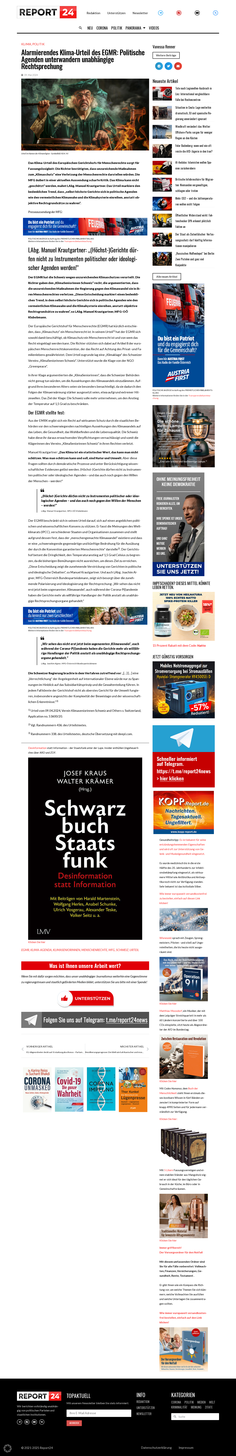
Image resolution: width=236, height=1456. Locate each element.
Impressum (186, 1447)
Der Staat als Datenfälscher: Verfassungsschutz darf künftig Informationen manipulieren (195, 240)
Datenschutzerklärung (156, 1447)
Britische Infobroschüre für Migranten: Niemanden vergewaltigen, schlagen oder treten (194, 185)
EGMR (25, 950)
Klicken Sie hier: (168, 1119)
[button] (80, 28)
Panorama (133, 28)
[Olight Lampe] (184, 466)
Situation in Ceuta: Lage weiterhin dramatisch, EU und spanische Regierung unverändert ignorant (193, 113)
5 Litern (168, 1170)
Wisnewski (165, 937)
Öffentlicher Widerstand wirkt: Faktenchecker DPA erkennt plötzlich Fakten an (194, 221)
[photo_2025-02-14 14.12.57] (178, 575)
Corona (102, 28)
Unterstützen (116, 13)
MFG (111, 950)
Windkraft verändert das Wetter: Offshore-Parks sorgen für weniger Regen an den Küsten (194, 132)
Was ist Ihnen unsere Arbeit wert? (85, 966)
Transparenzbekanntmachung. (78, 241)
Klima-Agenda (41, 950)
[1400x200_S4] (85, 234)
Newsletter (140, 13)
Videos (154, 28)
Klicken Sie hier (36, 942)
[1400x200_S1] (85, 623)
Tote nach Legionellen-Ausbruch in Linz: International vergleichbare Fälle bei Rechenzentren (193, 94)
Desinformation (37, 747)
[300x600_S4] (178, 386)
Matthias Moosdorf (170, 1010)
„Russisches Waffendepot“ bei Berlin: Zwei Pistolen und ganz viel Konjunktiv (195, 259)
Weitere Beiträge (166, 55)
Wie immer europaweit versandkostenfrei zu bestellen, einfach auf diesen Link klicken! (183, 898)
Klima (26, 44)
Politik (116, 28)
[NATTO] (184, 639)
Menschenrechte (94, 950)
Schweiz (122, 950)
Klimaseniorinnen (66, 950)
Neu (90, 28)
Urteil (134, 950)
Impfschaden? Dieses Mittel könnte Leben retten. (181, 585)
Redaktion (93, 13)
